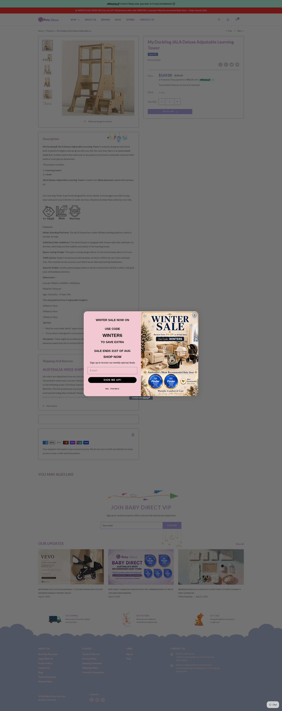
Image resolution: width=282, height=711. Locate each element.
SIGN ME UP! (112, 380)
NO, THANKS (112, 389)
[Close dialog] (194, 315)
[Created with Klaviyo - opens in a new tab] (141, 398)
